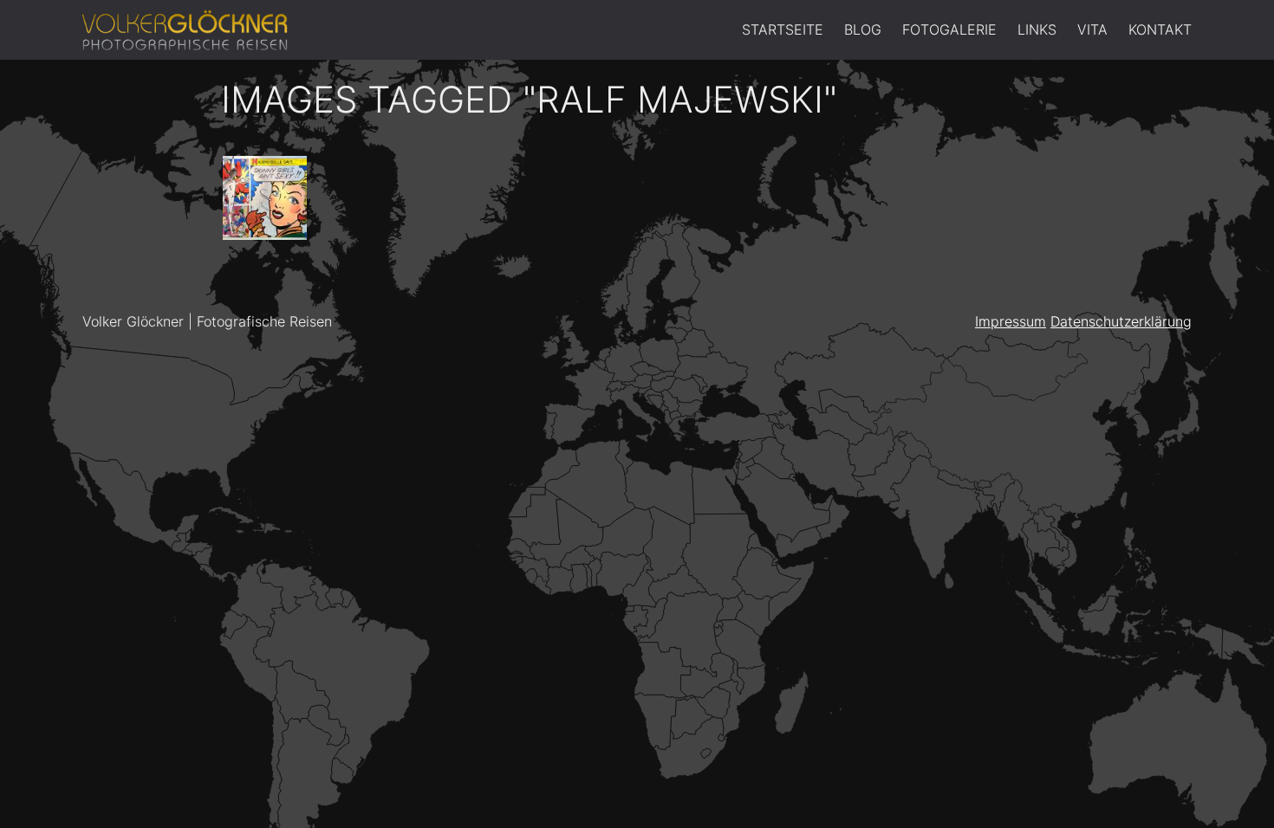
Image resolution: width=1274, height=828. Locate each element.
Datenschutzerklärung (1121, 321)
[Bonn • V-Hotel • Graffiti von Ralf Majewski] (265, 198)
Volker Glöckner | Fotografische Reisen (207, 321)
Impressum (1010, 321)
